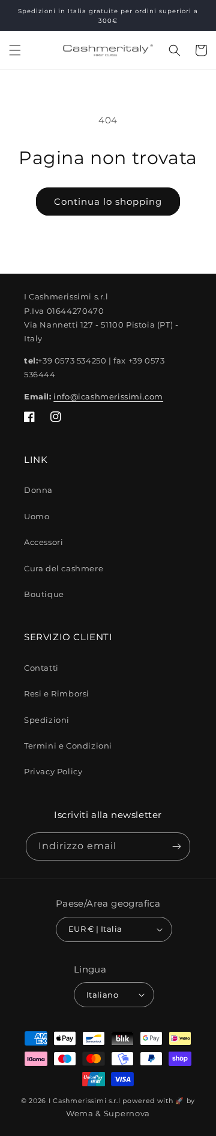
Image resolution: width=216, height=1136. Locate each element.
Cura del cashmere (63, 568)
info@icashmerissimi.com (108, 396)
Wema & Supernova (108, 1113)
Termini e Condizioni (68, 745)
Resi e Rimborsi (56, 693)
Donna (38, 490)
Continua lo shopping (108, 201)
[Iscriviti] (176, 846)
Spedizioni (47, 720)
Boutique (44, 594)
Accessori (43, 542)
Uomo (36, 516)
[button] (15, 50)
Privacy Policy (53, 771)
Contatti (41, 667)
